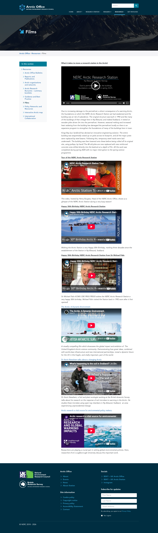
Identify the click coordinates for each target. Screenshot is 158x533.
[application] (95, 85)
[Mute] (124, 103)
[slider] (94, 103)
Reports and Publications (30, 78)
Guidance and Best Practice (32, 98)
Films (27, 103)
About (65, 476)
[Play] (64, 103)
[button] (95, 85)
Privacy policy (68, 503)
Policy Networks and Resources (33, 107)
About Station (69, 485)
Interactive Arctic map (34, 112)
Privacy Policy (126, 511)
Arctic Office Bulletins (33, 73)
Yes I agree (107, 515)
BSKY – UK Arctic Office (114, 476)
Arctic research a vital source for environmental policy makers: (86, 410)
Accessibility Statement (73, 506)
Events (66, 479)
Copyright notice (70, 500)
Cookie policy (68, 497)
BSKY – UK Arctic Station (114, 479)
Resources (27, 69)
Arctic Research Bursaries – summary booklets (33, 90)
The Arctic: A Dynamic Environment (75, 307)
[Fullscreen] (127, 103)
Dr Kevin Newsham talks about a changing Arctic (81, 359)
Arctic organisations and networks (33, 83)
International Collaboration (30, 117)
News (65, 482)
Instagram (108, 482)
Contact (66, 509)
